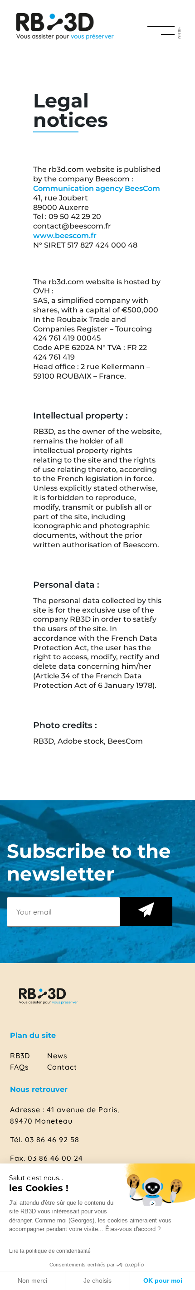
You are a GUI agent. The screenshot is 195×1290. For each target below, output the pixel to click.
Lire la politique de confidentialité (50, 1251)
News (57, 1055)
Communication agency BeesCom (96, 188)
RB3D (20, 1055)
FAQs (19, 1066)
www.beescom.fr (65, 235)
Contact (62, 1066)
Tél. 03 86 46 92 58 (44, 1139)
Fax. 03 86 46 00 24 (46, 1158)
